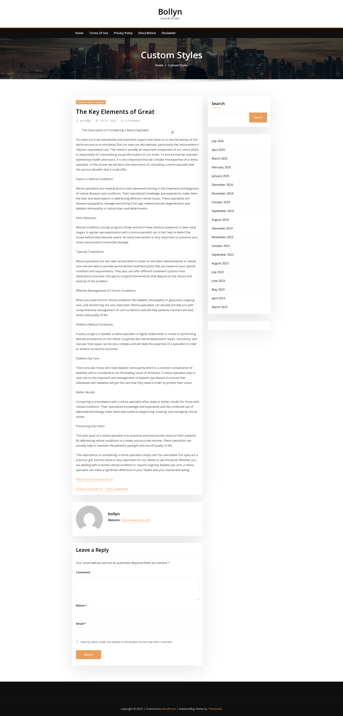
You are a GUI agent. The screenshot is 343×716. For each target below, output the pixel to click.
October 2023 (221, 246)
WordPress (169, 708)
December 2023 (222, 228)
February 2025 (221, 167)
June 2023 (218, 281)
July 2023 (218, 272)
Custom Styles (178, 65)
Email (81, 624)
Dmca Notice (147, 33)
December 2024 (222, 185)
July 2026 (218, 141)
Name (81, 605)
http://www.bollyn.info (136, 520)
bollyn (85, 120)
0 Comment (132, 120)
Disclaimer (169, 33)
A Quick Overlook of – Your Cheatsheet (102, 489)
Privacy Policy (123, 33)
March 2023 (219, 307)
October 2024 (221, 202)
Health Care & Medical (91, 102)
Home (79, 33)
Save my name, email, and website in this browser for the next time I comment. (126, 642)
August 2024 (220, 220)
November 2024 (222, 193)
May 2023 (218, 289)
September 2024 (223, 211)
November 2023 (222, 237)
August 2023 (220, 263)
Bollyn (170, 11)
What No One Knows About (94, 479)
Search (218, 103)
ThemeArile (215, 708)
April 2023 (218, 298)
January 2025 (220, 176)
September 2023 (223, 255)
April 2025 (218, 150)
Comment (83, 572)
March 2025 (219, 158)
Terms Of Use (98, 33)
